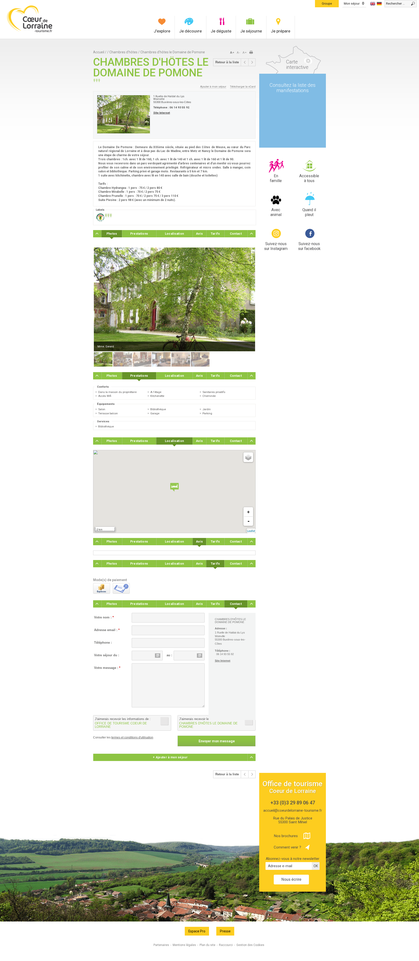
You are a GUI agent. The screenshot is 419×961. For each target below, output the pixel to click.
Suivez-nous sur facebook (309, 246)
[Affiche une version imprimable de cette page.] (253, 52)
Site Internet (161, 112)
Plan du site (207, 945)
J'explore (162, 31)
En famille (276, 178)
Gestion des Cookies (250, 945)
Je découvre (190, 31)
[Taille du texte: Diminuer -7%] (239, 53)
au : (169, 655)
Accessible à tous (309, 178)
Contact (236, 233)
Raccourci (226, 945)
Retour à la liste (227, 62)
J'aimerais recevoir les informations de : (123, 723)
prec (244, 62)
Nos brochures (286, 836)
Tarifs (215, 233)
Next (247, 299)
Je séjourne (251, 31)
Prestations (139, 233)
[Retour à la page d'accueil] (30, 31)
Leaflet (251, 531)
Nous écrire (291, 879)
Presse (225, 931)
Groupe (327, 3)
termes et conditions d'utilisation (132, 737)
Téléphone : (103, 642)
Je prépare (280, 31)
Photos (111, 233)
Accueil (98, 52)
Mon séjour (352, 3)
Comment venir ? (287, 847)
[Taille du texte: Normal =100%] (245, 53)
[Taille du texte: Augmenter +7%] (233, 53)
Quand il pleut (309, 212)
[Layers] (248, 457)
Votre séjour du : (106, 655)
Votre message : (107, 668)
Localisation (174, 233)
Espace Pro (196, 931)
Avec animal (276, 212)
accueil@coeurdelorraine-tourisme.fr (292, 810)
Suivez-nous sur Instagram (276, 246)
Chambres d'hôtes (123, 52)
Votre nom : (104, 617)
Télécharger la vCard (243, 86)
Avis (199, 233)
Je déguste (221, 31)
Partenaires (161, 945)
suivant (252, 62)
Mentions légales (184, 945)
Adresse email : (107, 630)
